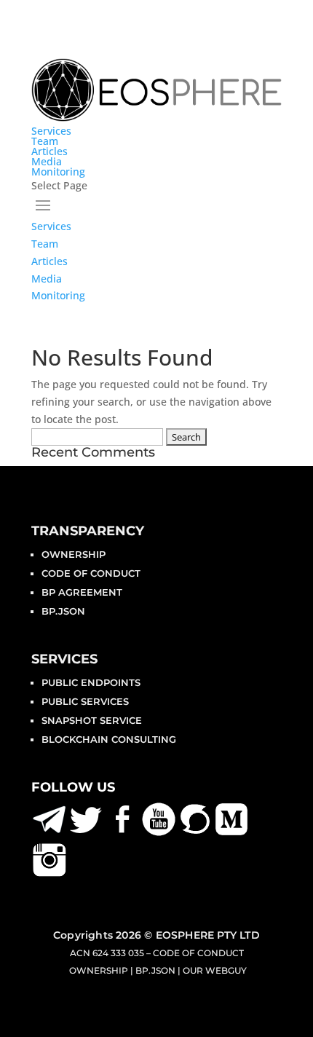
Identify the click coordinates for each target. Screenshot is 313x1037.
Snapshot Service (91, 720)
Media (46, 161)
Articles (49, 151)
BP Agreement (81, 592)
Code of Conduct (90, 573)
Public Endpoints (90, 682)
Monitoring (58, 171)
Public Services (85, 701)
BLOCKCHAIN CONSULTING (108, 739)
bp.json (63, 611)
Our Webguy (215, 970)
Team (44, 141)
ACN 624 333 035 (107, 952)
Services (51, 131)
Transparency (87, 531)
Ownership (73, 554)
